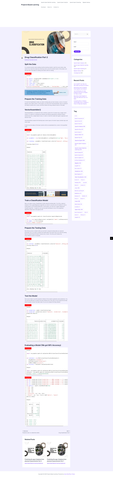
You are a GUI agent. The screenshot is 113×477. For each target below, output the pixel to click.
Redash (82, 198)
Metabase (77, 196)
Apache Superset (79, 155)
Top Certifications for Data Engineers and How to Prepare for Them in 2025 (80, 92)
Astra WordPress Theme (69, 474)
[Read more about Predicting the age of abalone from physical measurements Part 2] (35, 449)
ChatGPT (77, 165)
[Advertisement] (56, 18)
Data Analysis (78, 168)
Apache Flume (78, 123)
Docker (77, 179)
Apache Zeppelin (79, 157)
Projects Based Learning (30, 5)
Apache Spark (80, 140)
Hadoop (78, 182)
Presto (76, 198)
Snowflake (77, 206)
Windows (83, 214)
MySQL (84, 196)
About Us (49, 7)
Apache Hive (79, 129)
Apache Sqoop (79, 152)
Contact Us (56, 7)
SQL (86, 212)
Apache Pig (78, 137)
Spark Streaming (78, 212)
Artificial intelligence (80, 160)
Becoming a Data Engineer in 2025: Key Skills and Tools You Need (81, 97)
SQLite (76, 214)
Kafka (76, 185)
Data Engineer (78, 174)
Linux (77, 188)
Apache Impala (78, 132)
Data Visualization (80, 177)
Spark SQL (79, 209)
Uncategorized (77, 72)
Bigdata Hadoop (86, 2)
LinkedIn (82, 185)
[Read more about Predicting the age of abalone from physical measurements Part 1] (57, 449)
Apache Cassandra (79, 118)
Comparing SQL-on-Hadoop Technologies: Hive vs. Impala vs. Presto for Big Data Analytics (81, 102)
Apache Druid (78, 121)
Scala (77, 201)
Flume (83, 179)
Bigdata (78, 163)
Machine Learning (79, 190)
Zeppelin (77, 217)
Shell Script (78, 204)
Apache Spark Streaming (75, 2)
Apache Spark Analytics (62, 2)
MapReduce (78, 193)
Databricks (79, 171)
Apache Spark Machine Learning (48, 2)
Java (85, 182)
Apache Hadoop (80, 126)
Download (43, 7)
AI (76, 115)
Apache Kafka (79, 134)
